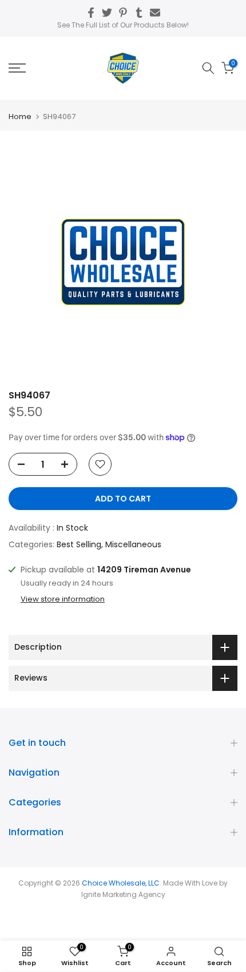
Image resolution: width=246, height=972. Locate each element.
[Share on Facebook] (91, 12)
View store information (63, 599)
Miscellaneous (133, 544)
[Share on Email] (155, 12)
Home (20, 116)
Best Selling (79, 544)
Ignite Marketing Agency (123, 894)
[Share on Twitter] (107, 12)
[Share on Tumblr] (139, 12)
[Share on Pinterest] (123, 12)
